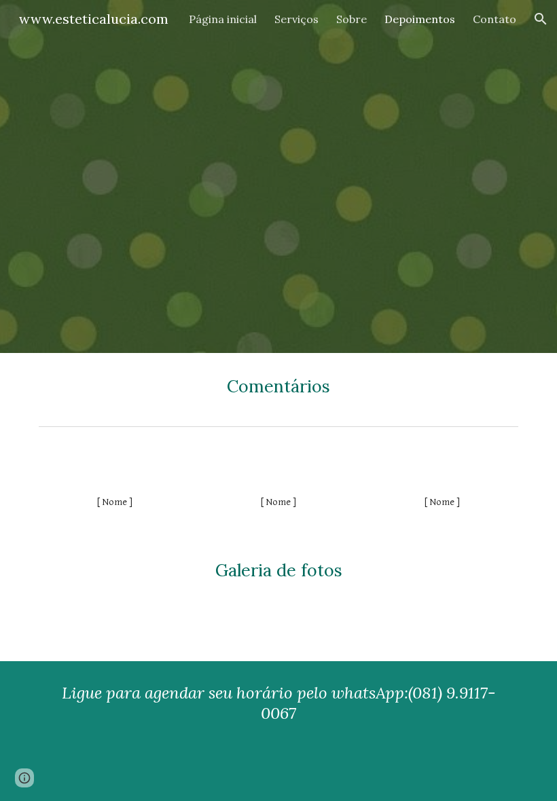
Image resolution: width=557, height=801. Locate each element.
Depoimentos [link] (419, 19)
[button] (540, 19)
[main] (278, 386)
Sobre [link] (351, 19)
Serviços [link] (296, 19)
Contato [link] (494, 19)
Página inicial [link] (223, 19)
